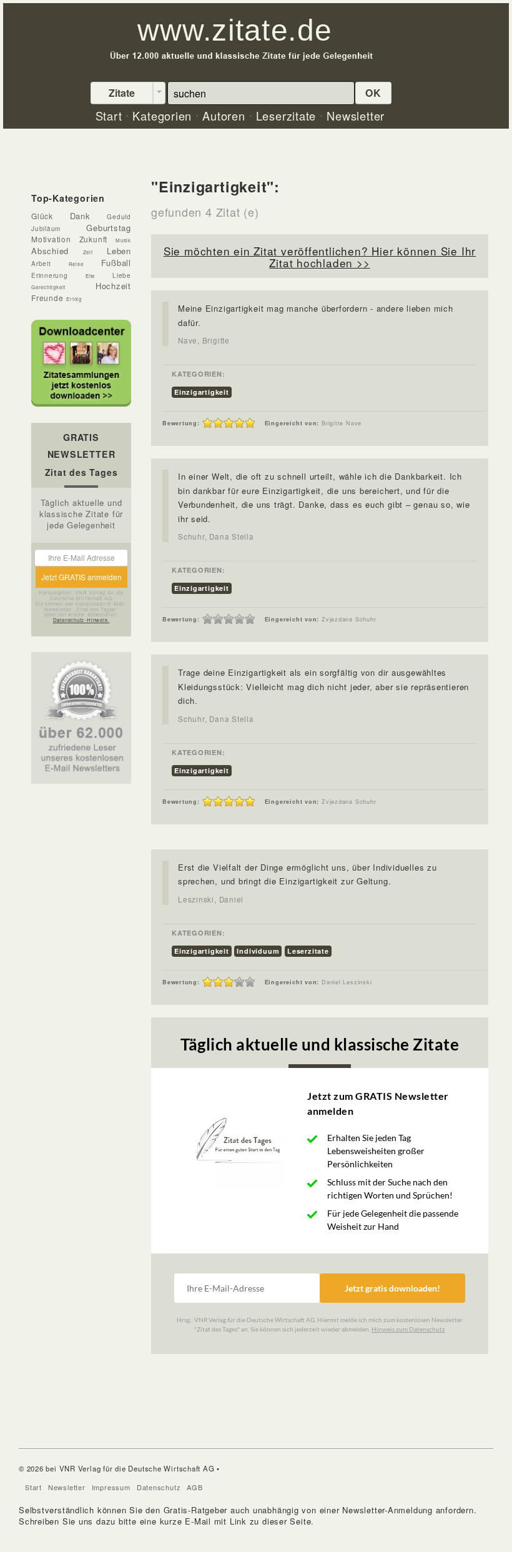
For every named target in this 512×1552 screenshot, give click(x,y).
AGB (194, 1487)
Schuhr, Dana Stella (216, 536)
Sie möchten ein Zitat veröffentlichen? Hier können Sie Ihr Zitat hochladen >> (320, 256)
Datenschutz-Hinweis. (81, 619)
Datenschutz (159, 1487)
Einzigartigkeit (201, 392)
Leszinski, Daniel (211, 899)
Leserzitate (308, 951)
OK (373, 93)
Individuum (258, 951)
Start (33, 1487)
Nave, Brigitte (204, 340)
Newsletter (67, 1487)
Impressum (111, 1487)
